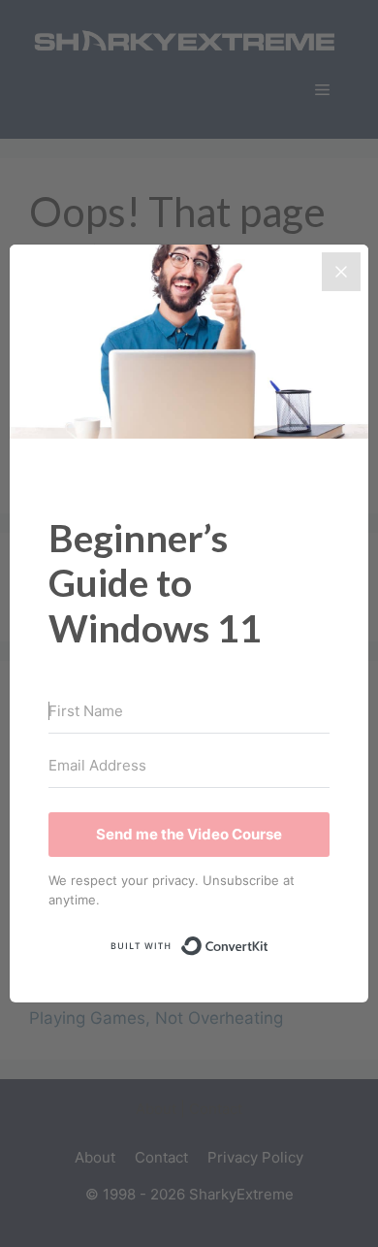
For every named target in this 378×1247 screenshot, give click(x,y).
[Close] (341, 271)
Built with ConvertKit (268, 941)
